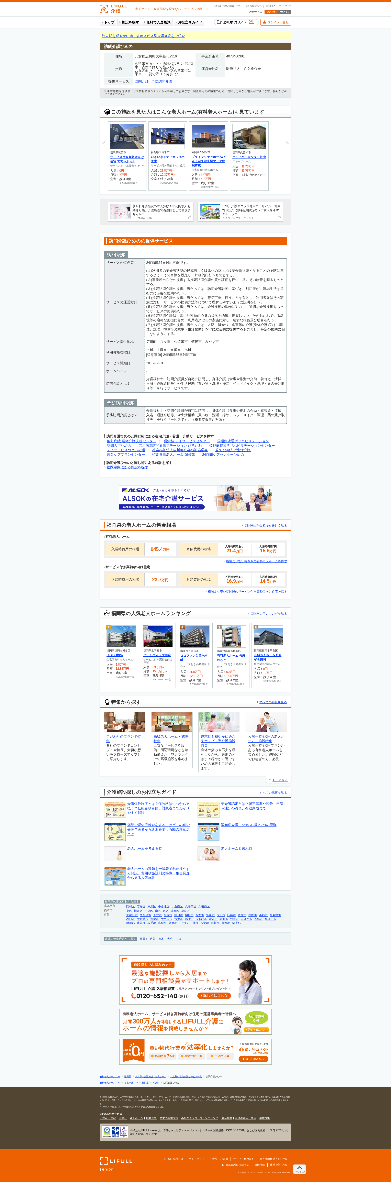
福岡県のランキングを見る (268, 613)
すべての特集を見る (273, 702)
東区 (129, 910)
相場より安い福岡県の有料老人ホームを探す (256, 561)
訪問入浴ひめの (119, 446)
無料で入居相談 (158, 22)
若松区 (141, 906)
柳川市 (189, 915)
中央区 (149, 910)
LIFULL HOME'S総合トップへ (228, 6)
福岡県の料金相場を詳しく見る (265, 525)
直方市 (157, 915)
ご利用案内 (270, 6)
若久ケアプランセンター (126, 455)
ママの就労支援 (169, 1118)
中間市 (252, 915)
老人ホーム (136, 1118)
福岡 (142, 938)
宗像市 (154, 919)
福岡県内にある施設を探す (127, 467)
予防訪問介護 (162, 81)
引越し (123, 1118)
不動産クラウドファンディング (199, 1118)
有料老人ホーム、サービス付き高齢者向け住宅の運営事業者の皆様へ (195, 1022)
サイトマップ (285, 6)
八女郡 (204, 922)
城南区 (175, 910)
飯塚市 (168, 915)
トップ (109, 22)
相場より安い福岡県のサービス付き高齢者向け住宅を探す (247, 591)
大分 (170, 938)
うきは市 (201, 919)
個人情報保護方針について (275, 1158)
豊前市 (242, 915)
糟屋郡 (130, 922)
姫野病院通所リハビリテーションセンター (242, 446)
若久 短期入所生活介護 (233, 450)
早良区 (185, 910)
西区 (166, 910)
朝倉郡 (173, 922)
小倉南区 (177, 906)
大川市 (221, 915)
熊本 (161, 938)
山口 (178, 938)
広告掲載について (254, 6)
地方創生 (151, 1118)
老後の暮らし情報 (245, 1118)
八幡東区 (190, 906)
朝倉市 (234, 919)
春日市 (130, 919)
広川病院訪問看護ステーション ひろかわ (170, 446)
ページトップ (299, 1172)
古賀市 (178, 919)
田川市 (178, 915)
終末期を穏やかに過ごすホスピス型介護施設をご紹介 (143, 36)
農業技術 (264, 1118)
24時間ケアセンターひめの (223, 455)
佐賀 (153, 938)
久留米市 (145, 915)
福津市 (189, 919)
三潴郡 (194, 922)
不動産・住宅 (108, 1118)
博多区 (138, 910)
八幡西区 (204, 906)
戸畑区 (151, 906)
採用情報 (259, 1164)
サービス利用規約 (243, 1158)
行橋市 (231, 915)
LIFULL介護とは (173, 1158)
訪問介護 (142, 81)
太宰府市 (166, 919)
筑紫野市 (275, 915)
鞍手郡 (151, 922)
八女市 (200, 915)
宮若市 (213, 919)
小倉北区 (163, 906)
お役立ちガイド (190, 22)
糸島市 (258, 919)
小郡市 (263, 915)
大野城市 (142, 919)
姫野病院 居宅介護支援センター (131, 441)
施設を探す (130, 22)
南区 (158, 910)
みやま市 (246, 919)
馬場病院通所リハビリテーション (243, 441)
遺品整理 (226, 1118)
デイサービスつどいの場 (126, 450)
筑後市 (210, 915)
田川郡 (215, 922)
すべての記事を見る (273, 792)
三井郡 (183, 922)
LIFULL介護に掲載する (235, 1164)
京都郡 (226, 922)
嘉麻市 (224, 919)
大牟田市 (132, 915)
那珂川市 (270, 919)
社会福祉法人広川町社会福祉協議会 (180, 450)
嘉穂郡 (162, 922)
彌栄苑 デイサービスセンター (187, 441)
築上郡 (236, 922)
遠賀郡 (141, 922)
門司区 (130, 906)
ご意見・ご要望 (219, 1158)
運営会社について (280, 1164)
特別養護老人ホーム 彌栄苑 (173, 455)
